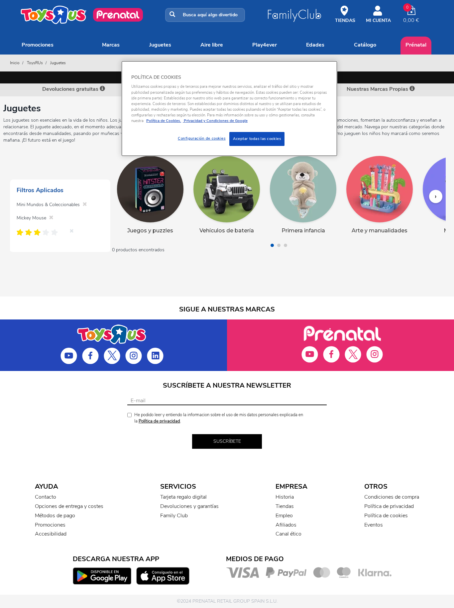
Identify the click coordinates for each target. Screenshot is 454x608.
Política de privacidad (159, 421)
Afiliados (286, 525)
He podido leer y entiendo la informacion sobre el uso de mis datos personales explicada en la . (218, 418)
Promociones (38, 45)
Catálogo (365, 45)
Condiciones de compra (391, 497)
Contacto (45, 497)
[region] (229, 108)
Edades (315, 45)
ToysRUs (35, 62)
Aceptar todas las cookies (257, 138)
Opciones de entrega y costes (69, 506)
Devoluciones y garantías (189, 506)
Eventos (373, 525)
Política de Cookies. (163, 120)
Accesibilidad (50, 534)
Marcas (111, 45)
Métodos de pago (55, 515)
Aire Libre (211, 45)
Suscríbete (227, 441)
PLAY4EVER (264, 45)
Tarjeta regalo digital (183, 497)
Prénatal (415, 45)
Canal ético (288, 534)
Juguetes (160, 45)
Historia (285, 497)
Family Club (174, 515)
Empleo (284, 515)
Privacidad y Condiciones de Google (215, 120)
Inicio (15, 62)
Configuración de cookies (202, 138)
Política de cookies (386, 515)
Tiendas (285, 506)
